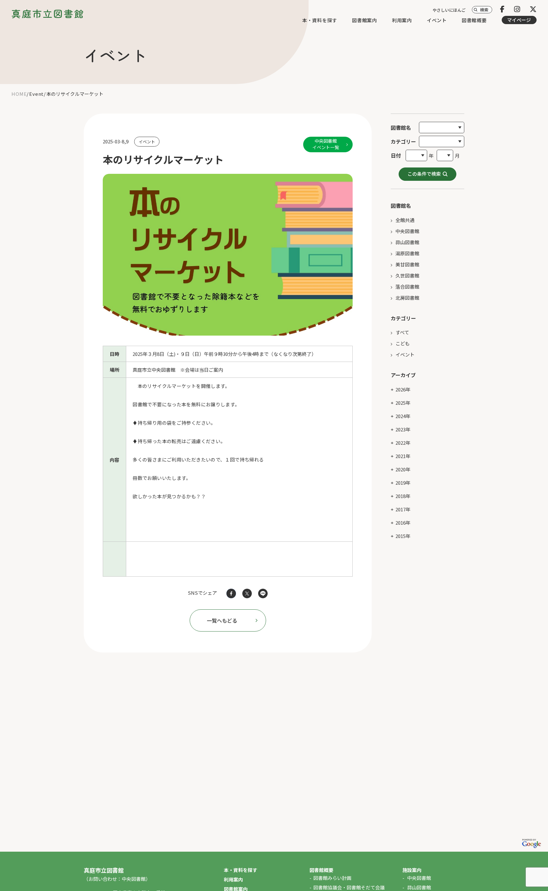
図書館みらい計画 (332, 878)
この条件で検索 (424, 173)
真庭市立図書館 (48, 13)
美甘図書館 (407, 264)
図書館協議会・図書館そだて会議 (349, 887)
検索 (484, 10)
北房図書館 (407, 297)
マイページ (519, 19)
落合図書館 (407, 286)
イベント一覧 (325, 144)
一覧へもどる (222, 620)
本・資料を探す (319, 20)
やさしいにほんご (449, 10)
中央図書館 (407, 231)
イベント (437, 20)
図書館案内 (364, 20)
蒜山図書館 (407, 242)
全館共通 (404, 220)
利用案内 (402, 20)
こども (402, 343)
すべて (402, 332)
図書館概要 (474, 20)
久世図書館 (407, 275)
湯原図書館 (407, 253)
